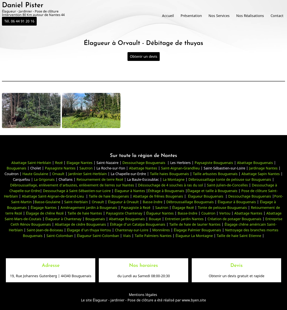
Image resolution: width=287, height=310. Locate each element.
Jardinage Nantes (263, 168)
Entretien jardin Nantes (184, 218)
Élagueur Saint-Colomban (98, 235)
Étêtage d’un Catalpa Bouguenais (137, 224)
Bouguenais (16, 168)
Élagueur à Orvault (123, 202)
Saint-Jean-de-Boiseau (45, 230)
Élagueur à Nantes (130, 190)
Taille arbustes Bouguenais (215, 173)
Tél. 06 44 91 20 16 (19, 21)
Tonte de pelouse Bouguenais (222, 207)
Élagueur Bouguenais (204, 196)
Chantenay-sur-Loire (131, 230)
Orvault (58, 173)
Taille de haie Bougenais (109, 196)
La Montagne (173, 179)
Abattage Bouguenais (255, 162)
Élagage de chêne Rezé (45, 213)
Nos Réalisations (250, 15)
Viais (127, 235)
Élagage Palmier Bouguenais (197, 230)
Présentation (191, 15)
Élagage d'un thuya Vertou (89, 230)
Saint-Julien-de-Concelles (227, 185)
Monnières (161, 230)
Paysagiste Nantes (60, 168)
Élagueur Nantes (160, 213)
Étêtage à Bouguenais (166, 190)
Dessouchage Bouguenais (143, 162)
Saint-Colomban (59, 235)
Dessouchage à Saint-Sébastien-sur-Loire (77, 190)
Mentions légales (143, 294)
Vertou (224, 213)
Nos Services (219, 15)
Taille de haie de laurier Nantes (195, 224)
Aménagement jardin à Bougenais (89, 207)
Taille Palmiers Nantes (153, 235)
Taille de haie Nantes (85, 213)
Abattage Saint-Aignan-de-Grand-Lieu (53, 196)
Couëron (208, 213)
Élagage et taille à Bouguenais (212, 190)
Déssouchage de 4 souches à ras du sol (170, 185)
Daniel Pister (22, 5)
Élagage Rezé (183, 207)
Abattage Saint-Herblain (31, 162)
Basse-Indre (152, 202)
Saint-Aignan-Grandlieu (180, 168)
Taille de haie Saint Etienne (239, 235)
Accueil (168, 15)
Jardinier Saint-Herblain (87, 173)
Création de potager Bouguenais (234, 218)
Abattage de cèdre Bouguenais (80, 224)
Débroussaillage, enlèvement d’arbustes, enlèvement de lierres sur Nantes (72, 185)
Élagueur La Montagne (194, 235)
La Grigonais (44, 179)
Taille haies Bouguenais (169, 173)
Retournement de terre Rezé (100, 179)
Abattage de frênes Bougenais (158, 196)
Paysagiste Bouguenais (214, 162)
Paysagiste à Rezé (136, 207)
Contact (277, 15)
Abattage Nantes (143, 168)
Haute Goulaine (34, 173)
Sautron (86, 168)
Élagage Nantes (44, 207)
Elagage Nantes (80, 162)
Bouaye (155, 218)
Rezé (59, 162)
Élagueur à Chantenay (63, 218)
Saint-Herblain (76, 202)
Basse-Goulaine (47, 202)
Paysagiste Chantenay (124, 213)
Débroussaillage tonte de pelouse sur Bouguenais (229, 179)
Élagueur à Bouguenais (237, 202)
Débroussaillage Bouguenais (190, 202)
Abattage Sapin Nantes (261, 173)
